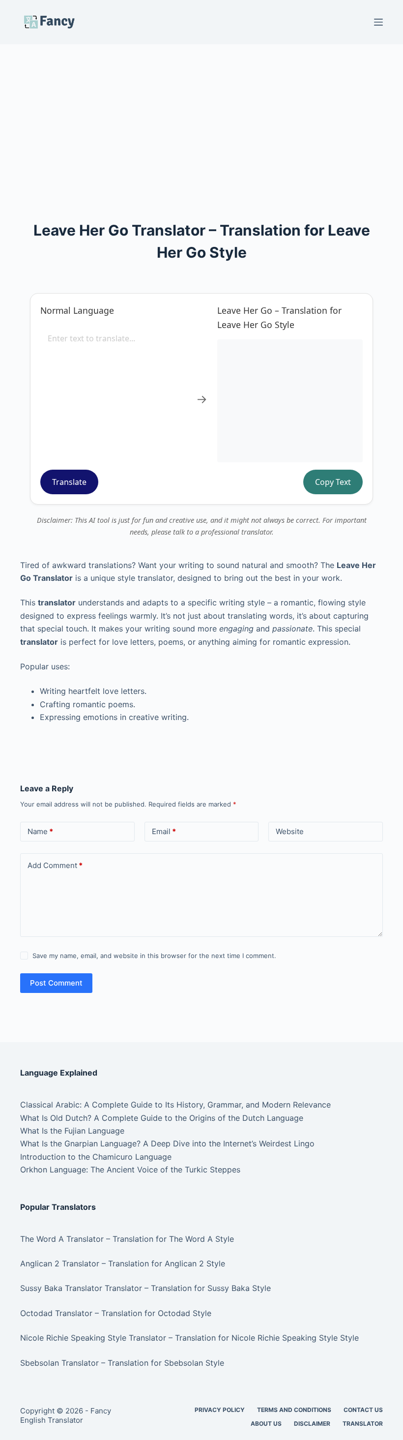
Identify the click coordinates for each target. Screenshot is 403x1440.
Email (164, 831)
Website (290, 831)
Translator (363, 1423)
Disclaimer (312, 1423)
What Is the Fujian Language (72, 1131)
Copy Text (333, 482)
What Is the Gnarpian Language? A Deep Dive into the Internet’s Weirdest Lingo (167, 1143)
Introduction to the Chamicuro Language (96, 1157)
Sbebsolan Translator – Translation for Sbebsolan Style (122, 1363)
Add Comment (55, 865)
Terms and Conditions (294, 1409)
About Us (266, 1423)
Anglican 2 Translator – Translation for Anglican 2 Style (122, 1263)
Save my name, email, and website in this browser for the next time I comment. (154, 956)
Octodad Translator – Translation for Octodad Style (115, 1313)
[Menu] (378, 22)
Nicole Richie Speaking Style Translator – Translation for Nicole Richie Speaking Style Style (189, 1338)
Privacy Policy (220, 1409)
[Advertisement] (201, 117)
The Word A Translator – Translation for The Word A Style (127, 1239)
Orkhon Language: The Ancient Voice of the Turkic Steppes (130, 1169)
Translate (69, 482)
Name (40, 831)
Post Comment (56, 983)
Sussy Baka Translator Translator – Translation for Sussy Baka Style (145, 1288)
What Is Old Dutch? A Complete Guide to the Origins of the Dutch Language (161, 1118)
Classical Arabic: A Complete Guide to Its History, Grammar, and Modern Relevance (175, 1105)
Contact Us (363, 1409)
